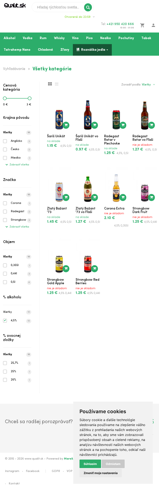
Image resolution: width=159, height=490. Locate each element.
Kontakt (14, 483)
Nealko (105, 38)
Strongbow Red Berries (87, 281)
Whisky (59, 38)
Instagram (12, 471)
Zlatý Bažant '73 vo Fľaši (85, 210)
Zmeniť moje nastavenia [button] (101, 473)
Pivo (89, 38)
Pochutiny (126, 38)
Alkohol (9, 38)
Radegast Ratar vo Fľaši (142, 138)
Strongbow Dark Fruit (140, 210)
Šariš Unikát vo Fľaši (87, 138)
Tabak (146, 38)
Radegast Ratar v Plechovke (112, 140)
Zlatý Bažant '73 (57, 210)
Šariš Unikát (56, 136)
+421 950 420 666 (120, 24)
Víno (75, 38)
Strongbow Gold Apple (55, 281)
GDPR (56, 471)
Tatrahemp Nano (17, 50)
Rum (43, 38)
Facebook (33, 471)
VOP (69, 471)
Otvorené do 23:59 (78, 17)
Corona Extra (114, 208)
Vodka (27, 38)
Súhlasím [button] (90, 464)
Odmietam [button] (113, 464)
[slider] (5, 98)
